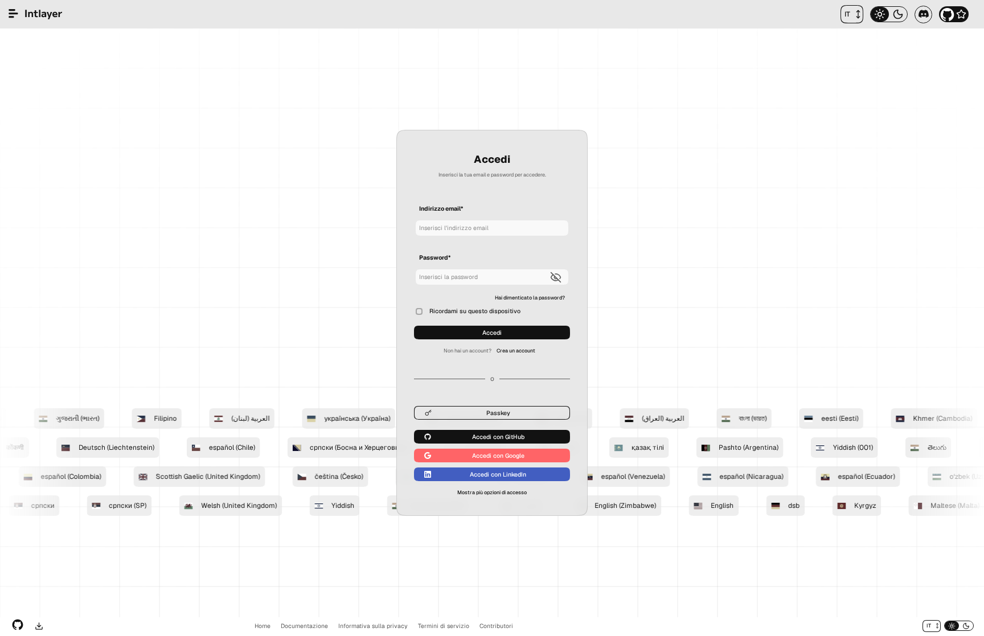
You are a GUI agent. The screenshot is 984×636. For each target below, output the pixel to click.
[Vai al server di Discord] (923, 14)
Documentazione (304, 626)
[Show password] (557, 277)
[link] (530, 297)
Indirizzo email (441, 209)
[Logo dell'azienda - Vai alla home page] (35, 14)
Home (262, 626)
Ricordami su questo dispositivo (474, 311)
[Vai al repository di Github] (954, 14)
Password (434, 258)
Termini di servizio (443, 626)
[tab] (880, 14)
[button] (851, 14)
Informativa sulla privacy (373, 626)
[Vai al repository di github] (17, 626)
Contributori (496, 626)
